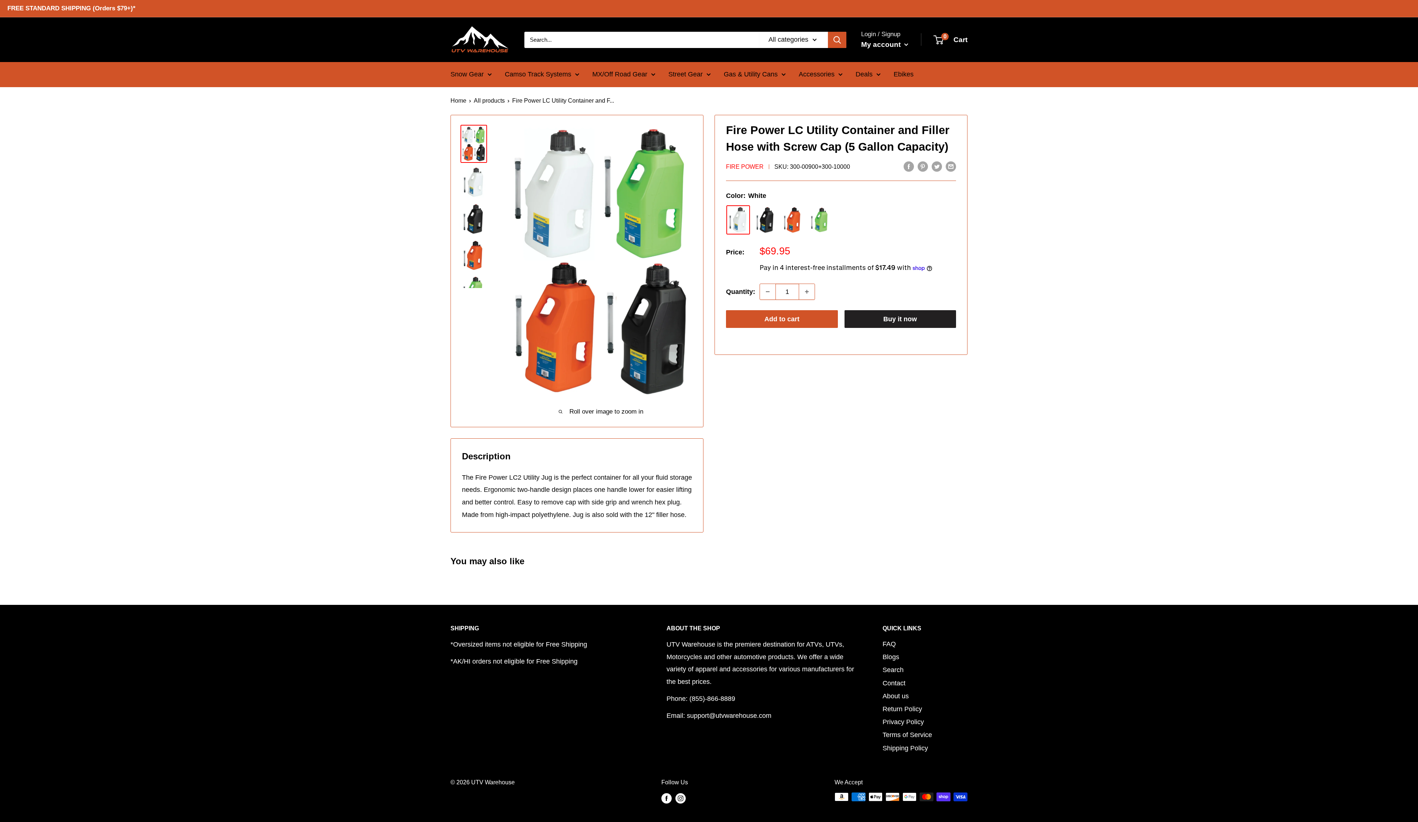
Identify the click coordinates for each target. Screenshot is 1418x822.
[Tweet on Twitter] (937, 166)
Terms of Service (907, 735)
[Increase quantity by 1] (807, 291)
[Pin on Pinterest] (923, 166)
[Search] (837, 39)
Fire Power (745, 167)
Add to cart (781, 319)
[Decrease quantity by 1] (767, 291)
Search (893, 670)
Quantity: (740, 291)
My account (881, 44)
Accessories (817, 74)
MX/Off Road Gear (619, 74)
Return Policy (902, 709)
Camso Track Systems (538, 74)
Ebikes (904, 74)
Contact (894, 683)
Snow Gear (467, 74)
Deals (864, 74)
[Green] (820, 220)
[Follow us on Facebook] (666, 798)
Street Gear (685, 74)
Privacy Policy (903, 722)
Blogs (891, 657)
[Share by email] (951, 166)
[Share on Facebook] (909, 166)
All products (489, 100)
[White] (738, 220)
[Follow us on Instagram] (680, 798)
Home (458, 100)
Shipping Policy (905, 748)
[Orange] (793, 219)
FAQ (889, 644)
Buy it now (900, 319)
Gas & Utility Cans (751, 74)
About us (896, 696)
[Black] (765, 220)
